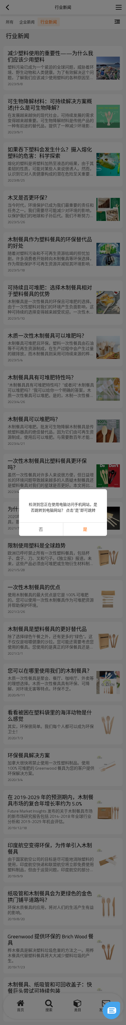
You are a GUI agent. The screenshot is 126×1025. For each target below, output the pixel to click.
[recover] (111, 1010)
